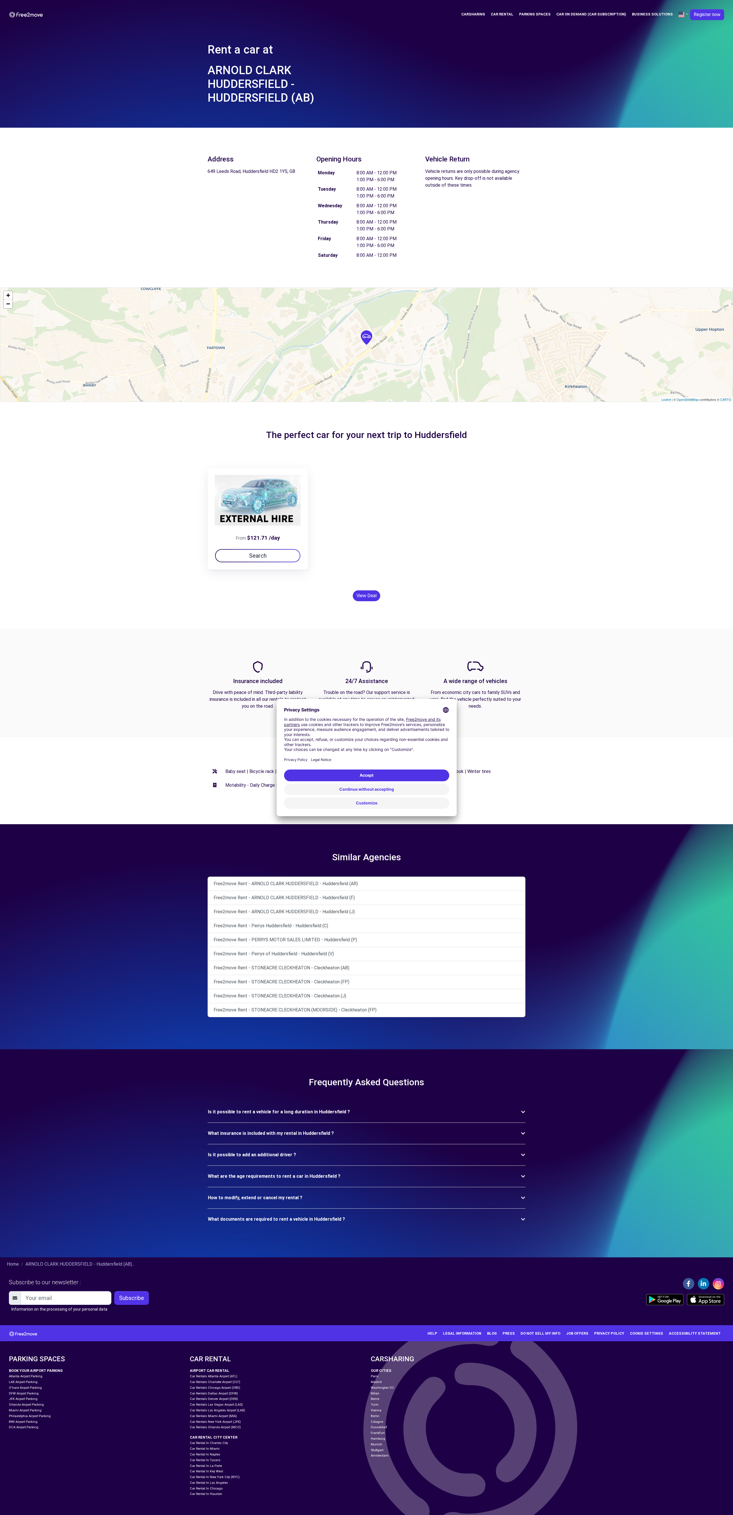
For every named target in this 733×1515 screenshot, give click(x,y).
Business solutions (652, 14)
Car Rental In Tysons (205, 1460)
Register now (707, 14)
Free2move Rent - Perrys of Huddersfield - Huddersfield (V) (274, 953)
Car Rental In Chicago (206, 1488)
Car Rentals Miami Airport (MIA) (213, 1416)
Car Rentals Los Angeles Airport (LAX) (217, 1410)
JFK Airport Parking (23, 1399)
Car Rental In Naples (205, 1454)
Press (509, 1333)
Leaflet (666, 399)
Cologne (377, 1422)
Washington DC (382, 1388)
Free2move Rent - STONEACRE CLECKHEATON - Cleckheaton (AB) (281, 967)
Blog (492, 1333)
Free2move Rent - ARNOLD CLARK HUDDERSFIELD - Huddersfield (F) (284, 897)
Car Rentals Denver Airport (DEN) (214, 1399)
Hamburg (378, 1439)
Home (13, 1264)
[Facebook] (688, 1283)
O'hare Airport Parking (25, 1388)
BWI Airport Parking (23, 1422)
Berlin (375, 1416)
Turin (375, 1404)
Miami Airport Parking (25, 1410)
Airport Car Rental (209, 1370)
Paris (375, 1376)
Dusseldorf (379, 1427)
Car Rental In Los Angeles (209, 1483)
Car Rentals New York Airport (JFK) (215, 1422)
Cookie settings (646, 1333)
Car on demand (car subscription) (591, 14)
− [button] (8, 303)
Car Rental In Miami (205, 1449)
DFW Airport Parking (24, 1393)
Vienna (376, 1410)
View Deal (366, 595)
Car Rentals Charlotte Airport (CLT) (215, 1382)
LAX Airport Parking (23, 1382)
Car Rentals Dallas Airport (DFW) (214, 1393)
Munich (376, 1444)
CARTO (725, 399)
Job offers (577, 1333)
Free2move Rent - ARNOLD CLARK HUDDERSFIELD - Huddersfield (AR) (286, 883)
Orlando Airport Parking (26, 1404)
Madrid (376, 1382)
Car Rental (502, 14)
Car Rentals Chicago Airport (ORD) (215, 1388)
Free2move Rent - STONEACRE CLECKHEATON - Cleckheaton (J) (280, 996)
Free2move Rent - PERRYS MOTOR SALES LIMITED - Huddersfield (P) (285, 939)
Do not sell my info (540, 1333)
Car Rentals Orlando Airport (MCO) (215, 1427)
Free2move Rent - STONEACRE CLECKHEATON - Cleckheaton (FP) (281, 982)
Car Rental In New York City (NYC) (215, 1477)
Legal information (462, 1333)
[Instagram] (718, 1283)
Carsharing (473, 14)
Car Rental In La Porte (206, 1466)
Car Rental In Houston (206, 1494)
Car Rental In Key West (206, 1471)
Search (258, 555)
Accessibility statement (695, 1333)
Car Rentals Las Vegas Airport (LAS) (216, 1404)
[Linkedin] (703, 1283)
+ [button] (8, 295)
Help (432, 1333)
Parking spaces (535, 14)
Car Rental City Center (213, 1437)
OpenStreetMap (688, 399)
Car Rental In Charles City (209, 1443)
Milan (375, 1393)
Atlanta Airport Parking (25, 1376)
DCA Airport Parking (23, 1427)
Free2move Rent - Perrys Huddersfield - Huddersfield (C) (271, 925)
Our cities (381, 1370)
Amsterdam (380, 1455)
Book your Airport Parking (36, 1370)
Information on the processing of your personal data (59, 1309)
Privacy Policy (609, 1333)
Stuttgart (377, 1450)
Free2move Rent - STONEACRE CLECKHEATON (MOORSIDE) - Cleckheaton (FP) (295, 1010)
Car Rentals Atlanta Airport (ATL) (213, 1376)
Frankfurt (378, 1433)
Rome (375, 1399)
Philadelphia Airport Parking (30, 1416)
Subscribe (131, 1298)
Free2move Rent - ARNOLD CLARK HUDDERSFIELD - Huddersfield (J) (284, 911)
